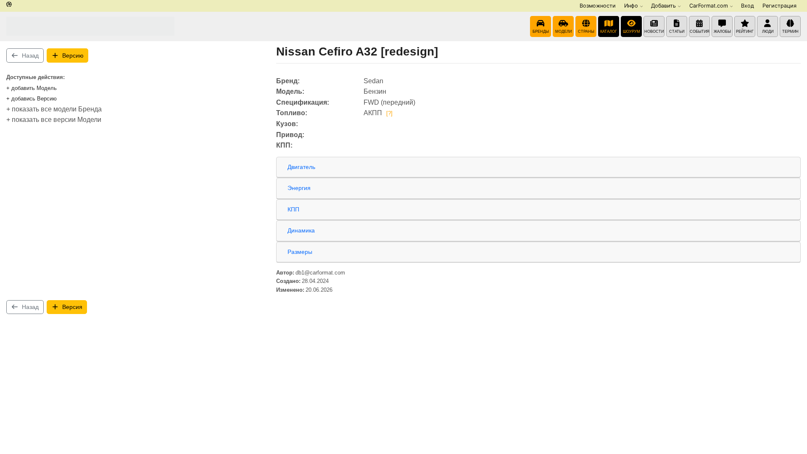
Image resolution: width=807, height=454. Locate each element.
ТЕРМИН (790, 31)
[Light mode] (9, 5)
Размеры (299, 251)
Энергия (299, 188)
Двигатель (301, 167)
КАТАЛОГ (608, 31)
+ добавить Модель (31, 88)
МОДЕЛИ (563, 31)
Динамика (301, 230)
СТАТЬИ (676, 31)
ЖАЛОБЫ (722, 31)
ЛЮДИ (767, 31)
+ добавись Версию (31, 98)
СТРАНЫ (586, 31)
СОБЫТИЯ (699, 31)
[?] (389, 113)
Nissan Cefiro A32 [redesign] (357, 51)
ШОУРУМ (631, 31)
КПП (293, 209)
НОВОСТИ (654, 31)
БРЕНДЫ (541, 31)
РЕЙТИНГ (745, 31)
